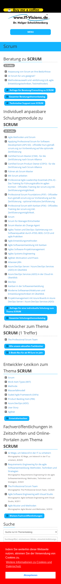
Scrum (11, 216)
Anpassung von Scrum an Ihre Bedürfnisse (29, 71)
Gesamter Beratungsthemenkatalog (27, 96)
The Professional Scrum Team (23, 339)
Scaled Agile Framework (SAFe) (23, 394)
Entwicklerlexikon (18, 418)
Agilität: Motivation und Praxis (23, 257)
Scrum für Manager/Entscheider (24, 221)
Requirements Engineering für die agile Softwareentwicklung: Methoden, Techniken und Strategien (32, 468)
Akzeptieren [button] (30, 575)
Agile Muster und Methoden (22, 505)
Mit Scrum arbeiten (17, 175)
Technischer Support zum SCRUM (26, 103)
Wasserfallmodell (16, 390)
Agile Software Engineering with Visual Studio (30, 494)
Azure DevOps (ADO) (18, 403)
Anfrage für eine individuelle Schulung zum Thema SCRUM (30, 310)
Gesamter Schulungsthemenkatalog (27, 318)
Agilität (11, 411)
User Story (13, 407)
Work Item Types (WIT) (19, 381)
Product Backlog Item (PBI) (21, 398)
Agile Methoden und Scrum (21, 137)
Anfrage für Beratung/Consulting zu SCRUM (31, 90)
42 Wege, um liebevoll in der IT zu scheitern (29, 452)
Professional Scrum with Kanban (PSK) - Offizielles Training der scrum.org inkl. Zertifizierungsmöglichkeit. (33, 209)
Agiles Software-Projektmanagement (26, 249)
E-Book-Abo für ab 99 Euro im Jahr (26, 352)
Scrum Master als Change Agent (24, 225)
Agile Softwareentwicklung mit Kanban (27, 245)
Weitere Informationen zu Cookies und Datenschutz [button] (29, 564)
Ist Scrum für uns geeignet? (21, 75)
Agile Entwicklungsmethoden (22, 240)
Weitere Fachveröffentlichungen (25, 515)
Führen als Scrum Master (20, 171)
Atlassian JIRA (14, 262)
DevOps (12, 281)
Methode (12, 386)
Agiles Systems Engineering (21, 253)
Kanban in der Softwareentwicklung (26, 286)
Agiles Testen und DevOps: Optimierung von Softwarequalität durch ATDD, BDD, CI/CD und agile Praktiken (31, 233)
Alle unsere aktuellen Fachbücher (26, 346)
